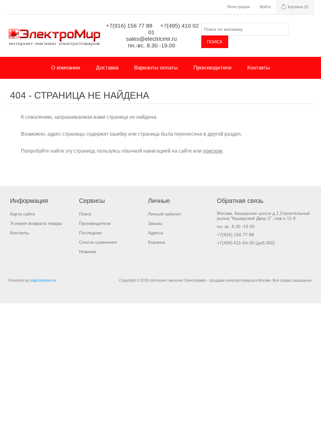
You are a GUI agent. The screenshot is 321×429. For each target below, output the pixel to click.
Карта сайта (22, 213)
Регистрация (238, 7)
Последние (90, 232)
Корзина (156, 242)
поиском (212, 151)
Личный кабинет (164, 213)
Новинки (87, 251)
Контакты (258, 68)
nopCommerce (43, 280)
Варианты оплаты (156, 68)
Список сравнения (98, 242)
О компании (65, 68)
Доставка (107, 68)
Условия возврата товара (36, 223)
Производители (212, 68)
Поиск (85, 213)
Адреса (155, 232)
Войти (265, 7)
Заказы (155, 223)
